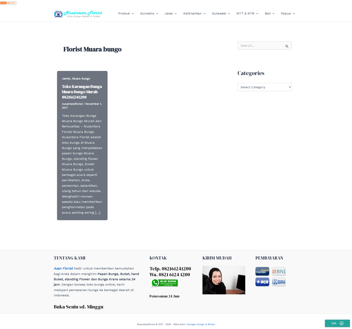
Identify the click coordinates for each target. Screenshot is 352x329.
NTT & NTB (245, 13)
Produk (124, 13)
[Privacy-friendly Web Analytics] (8, 2)
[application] (132, 13)
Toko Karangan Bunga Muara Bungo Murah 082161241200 (82, 92)
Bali (268, 13)
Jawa (169, 13)
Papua (286, 13)
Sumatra (147, 13)
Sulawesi (219, 13)
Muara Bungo (81, 78)
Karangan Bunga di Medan (201, 324)
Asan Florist (63, 268)
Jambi (66, 78)
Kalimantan (192, 13)
